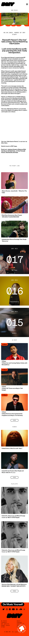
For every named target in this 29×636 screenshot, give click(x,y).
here (15, 146)
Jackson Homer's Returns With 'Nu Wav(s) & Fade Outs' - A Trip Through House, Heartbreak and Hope (13, 151)
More (14, 420)
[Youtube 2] (13, 609)
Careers (19, 622)
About (18, 621)
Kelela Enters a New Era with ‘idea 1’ (12, 448)
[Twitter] (3, 609)
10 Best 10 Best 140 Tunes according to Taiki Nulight (12, 388)
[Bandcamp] (24, 609)
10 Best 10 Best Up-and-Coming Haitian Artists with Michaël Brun (14, 363)
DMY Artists (5, 624)
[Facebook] (10, 609)
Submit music (5, 625)
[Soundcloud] (20, 609)
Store (3, 627)
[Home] (8, 4)
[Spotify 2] (17, 609)
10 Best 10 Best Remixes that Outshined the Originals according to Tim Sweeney (12, 413)
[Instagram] (7, 609)
